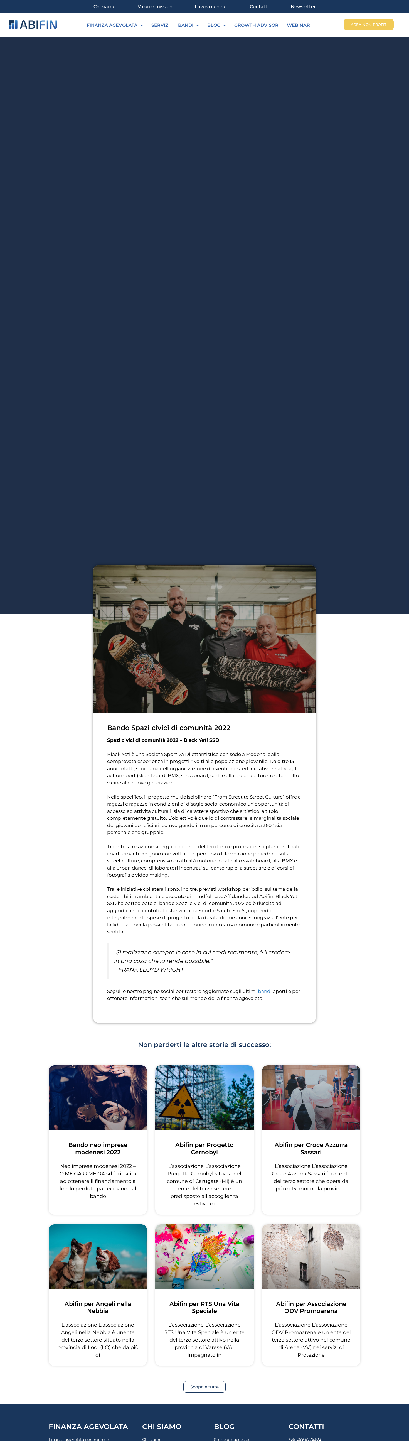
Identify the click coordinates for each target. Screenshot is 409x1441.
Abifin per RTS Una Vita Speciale (204, 1307)
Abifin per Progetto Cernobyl (204, 1148)
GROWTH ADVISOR (256, 25)
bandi (265, 991)
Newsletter (303, 6)
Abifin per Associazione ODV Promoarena (311, 1307)
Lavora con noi (211, 6)
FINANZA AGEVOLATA (112, 25)
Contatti (259, 6)
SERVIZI (160, 25)
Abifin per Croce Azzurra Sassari (311, 1148)
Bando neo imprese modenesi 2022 (97, 1148)
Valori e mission (155, 6)
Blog (224, 1426)
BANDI (185, 25)
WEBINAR (298, 25)
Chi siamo (104, 6)
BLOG (213, 25)
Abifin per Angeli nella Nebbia (98, 1307)
